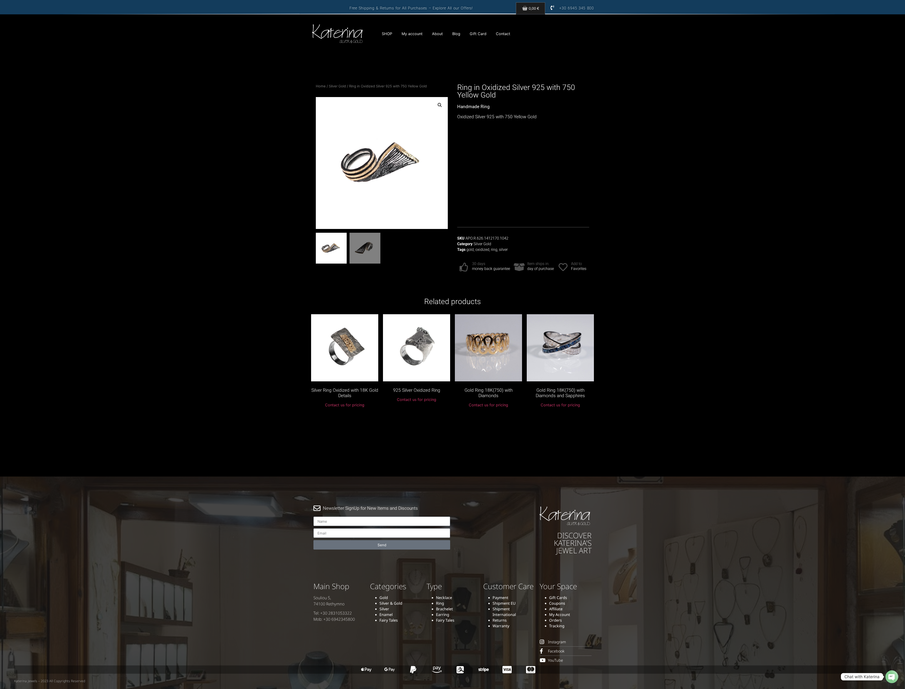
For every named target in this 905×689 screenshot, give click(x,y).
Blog (456, 33)
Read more (345, 415)
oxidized (482, 249)
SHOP (387, 33)
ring (494, 249)
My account (412, 33)
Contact (503, 33)
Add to (576, 263)
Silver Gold (337, 86)
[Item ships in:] (519, 267)
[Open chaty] (891, 676)
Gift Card (478, 33)
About (437, 33)
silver (503, 249)
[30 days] (464, 267)
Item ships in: (538, 263)
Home (321, 86)
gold (470, 249)
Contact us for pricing (344, 405)
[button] (440, 105)
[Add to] (563, 267)
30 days (478, 263)
